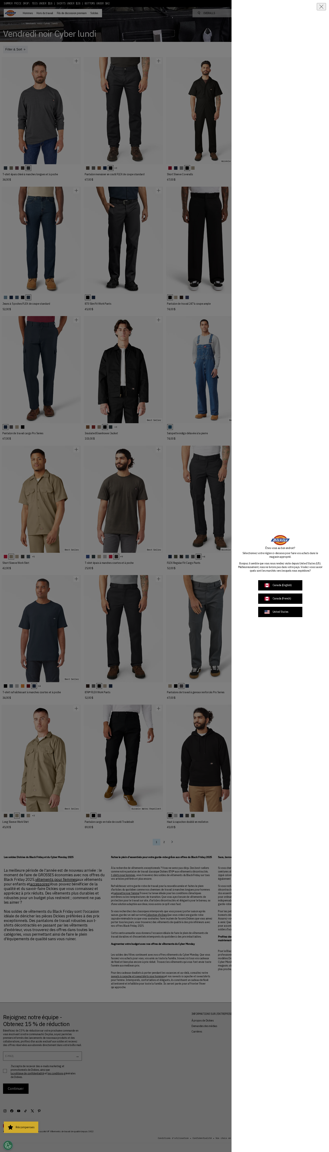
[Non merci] (321, 6)
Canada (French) (282, 598)
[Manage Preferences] (8, 1145)
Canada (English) (282, 585)
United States (280, 611)
